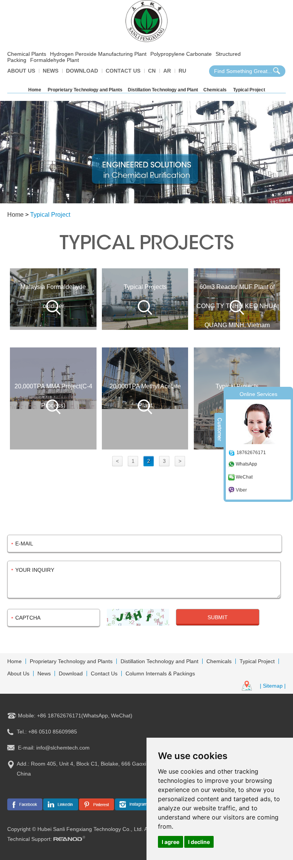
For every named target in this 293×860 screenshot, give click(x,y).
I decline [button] (199, 842)
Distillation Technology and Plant (163, 89)
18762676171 (251, 452)
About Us (21, 71)
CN (152, 71)
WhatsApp (246, 464)
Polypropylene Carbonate (181, 54)
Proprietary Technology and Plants (85, 89)
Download (82, 71)
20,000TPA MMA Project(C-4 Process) (53, 396)
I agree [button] (170, 842)
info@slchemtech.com (63, 748)
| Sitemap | (273, 686)
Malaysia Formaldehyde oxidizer (53, 296)
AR (167, 71)
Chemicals (215, 89)
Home (34, 89)
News (50, 71)
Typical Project (249, 89)
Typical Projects (145, 287)
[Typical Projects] (145, 299)
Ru (182, 71)
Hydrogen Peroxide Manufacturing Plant (98, 54)
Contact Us (123, 71)
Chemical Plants (26, 54)
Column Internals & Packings (160, 673)
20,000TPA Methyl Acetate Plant (145, 396)
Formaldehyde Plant (54, 60)
